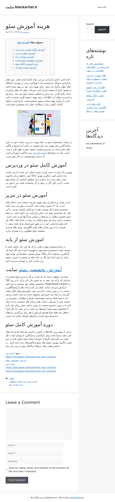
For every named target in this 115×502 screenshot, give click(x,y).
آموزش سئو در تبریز (25, 53)
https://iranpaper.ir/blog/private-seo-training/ (31, 356)
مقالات (11, 378)
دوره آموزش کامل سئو (26, 63)
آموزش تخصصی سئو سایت (29, 60)
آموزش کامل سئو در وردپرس (30, 49)
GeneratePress (76, 497)
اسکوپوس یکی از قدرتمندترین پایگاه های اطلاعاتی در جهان (97, 67)
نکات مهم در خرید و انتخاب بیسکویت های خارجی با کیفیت (96, 79)
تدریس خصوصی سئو (16, 360)
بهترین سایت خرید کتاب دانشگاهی (23, 381)
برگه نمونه (102, 7)
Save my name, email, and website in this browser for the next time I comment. (39, 469)
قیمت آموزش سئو (37, 152)
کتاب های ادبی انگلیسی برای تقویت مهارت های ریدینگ (96, 107)
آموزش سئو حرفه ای (25, 67)
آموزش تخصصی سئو (40, 269)
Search (90, 24)
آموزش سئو (23, 42)
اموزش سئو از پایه (24, 56)
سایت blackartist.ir (21, 7)
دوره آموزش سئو (16, 384)
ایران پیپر (10, 353)
